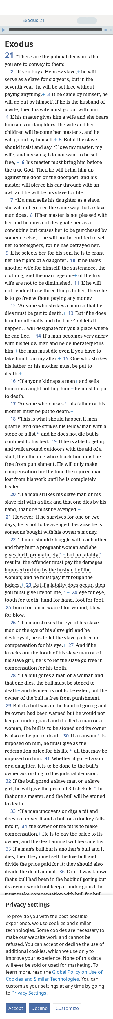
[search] (105, 7)
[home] (8, 7)
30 (66, 736)
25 (9, 607)
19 (55, 441)
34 (25, 826)
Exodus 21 (33, 20)
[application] (56, 30)
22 (13, 539)
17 (13, 404)
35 (9, 849)
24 (75, 592)
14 (39, 336)
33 (13, 811)
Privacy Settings (29, 993)
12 (13, 305)
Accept (15, 1008)
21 (9, 517)
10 (73, 260)
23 (29, 585)
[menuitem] (8, 7)
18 (13, 419)
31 (48, 758)
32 (9, 781)
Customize (67, 1008)
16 (13, 381)
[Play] (3, 30)
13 (71, 313)
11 (77, 283)
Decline (39, 1008)
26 (13, 622)
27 (71, 645)
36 (62, 871)
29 (9, 705)
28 (13, 675)
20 (13, 494)
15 (66, 358)
